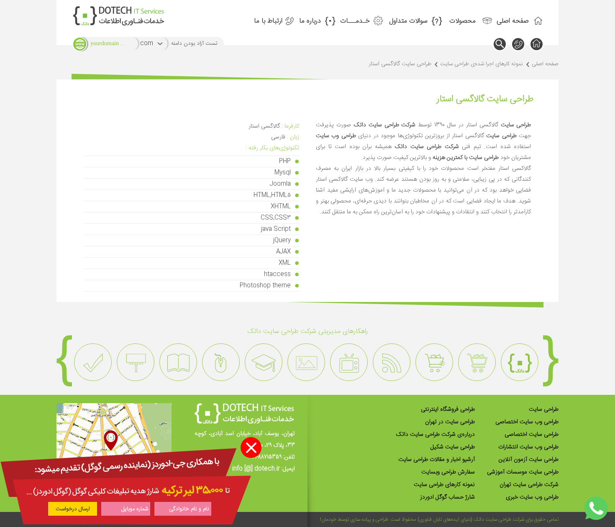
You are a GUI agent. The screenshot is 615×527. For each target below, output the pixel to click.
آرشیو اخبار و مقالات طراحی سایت (436, 460)
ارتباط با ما (268, 21)
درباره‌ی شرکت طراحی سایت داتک (435, 435)
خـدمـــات (355, 21)
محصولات (462, 21)
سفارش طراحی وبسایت (448, 472)
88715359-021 (265, 457)
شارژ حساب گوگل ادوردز (447, 497)
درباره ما (310, 21)
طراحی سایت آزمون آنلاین (529, 460)
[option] (519, 362)
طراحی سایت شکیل (452, 447)
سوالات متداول (408, 21)
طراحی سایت (544, 409)
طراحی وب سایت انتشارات (528, 447)
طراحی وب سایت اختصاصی (527, 422)
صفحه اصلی (513, 21)
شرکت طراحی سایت (504, 519)
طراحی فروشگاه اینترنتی (448, 409)
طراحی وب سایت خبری (532, 497)
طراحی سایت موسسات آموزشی (523, 472)
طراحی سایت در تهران (450, 422)
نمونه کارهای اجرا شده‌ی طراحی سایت (481, 64)
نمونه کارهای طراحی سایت (444, 485)
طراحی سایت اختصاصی (532, 435)
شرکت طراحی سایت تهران (529, 485)
